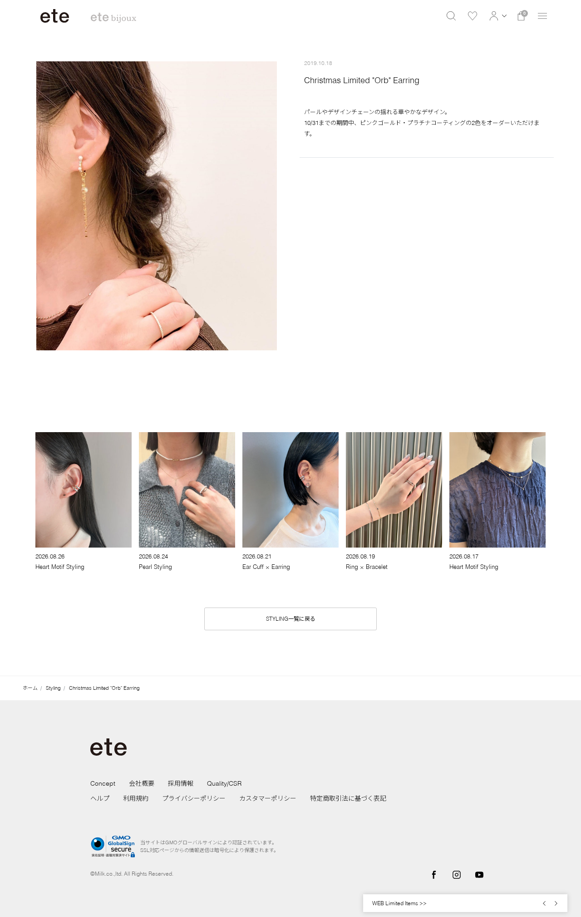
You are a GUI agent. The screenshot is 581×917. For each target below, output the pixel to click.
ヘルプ (99, 798)
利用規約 (135, 798)
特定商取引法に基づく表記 (348, 798)
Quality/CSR (224, 783)
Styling (53, 688)
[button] (497, 16)
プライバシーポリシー (194, 798)
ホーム (30, 688)
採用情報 (180, 783)
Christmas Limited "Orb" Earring (104, 688)
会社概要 (141, 783)
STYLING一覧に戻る (290, 618)
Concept (102, 783)
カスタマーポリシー (267, 798)
